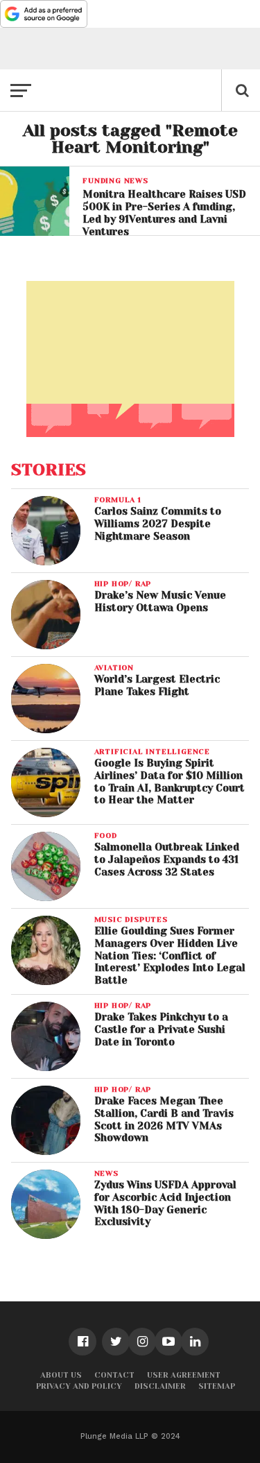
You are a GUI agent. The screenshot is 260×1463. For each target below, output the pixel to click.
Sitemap (216, 1386)
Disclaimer (160, 1386)
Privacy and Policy (79, 1386)
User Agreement (183, 1375)
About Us (61, 1375)
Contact (114, 1375)
